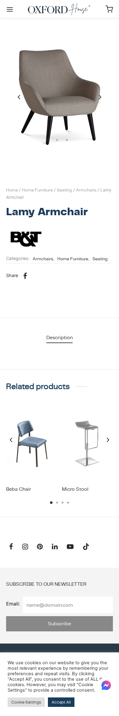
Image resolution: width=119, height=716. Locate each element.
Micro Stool (75, 489)
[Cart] (109, 9)
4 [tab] (68, 503)
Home (12, 190)
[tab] (59, 337)
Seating (64, 190)
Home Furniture (37, 190)
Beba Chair (18, 489)
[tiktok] (86, 547)
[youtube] (70, 547)
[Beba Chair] (31, 443)
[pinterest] (40, 547)
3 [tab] (62, 503)
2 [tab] (57, 503)
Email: (13, 604)
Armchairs (86, 190)
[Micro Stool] (87, 443)
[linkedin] (55, 547)
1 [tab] (51, 502)
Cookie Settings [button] (26, 702)
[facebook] (11, 547)
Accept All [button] (61, 702)
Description (59, 337)
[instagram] (25, 547)
